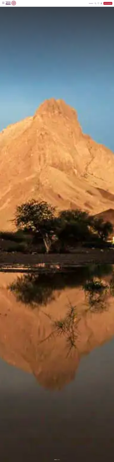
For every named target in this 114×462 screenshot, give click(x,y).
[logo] (11, 3)
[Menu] (3, 3)
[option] (55, 460)
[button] (91, 3)
